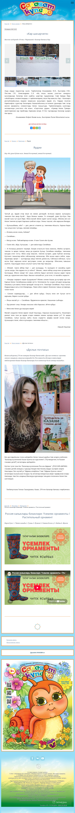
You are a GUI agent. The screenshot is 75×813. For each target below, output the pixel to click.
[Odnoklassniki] (32, 760)
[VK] (37, 760)
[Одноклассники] (34, 128)
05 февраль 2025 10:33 (10, 29)
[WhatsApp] (37, 128)
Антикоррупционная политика (28, 800)
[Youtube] (42, 760)
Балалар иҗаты (12, 640)
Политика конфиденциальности (46, 800)
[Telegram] (39, 128)
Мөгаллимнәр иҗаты (13, 642)
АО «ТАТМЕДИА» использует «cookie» (21, 797)
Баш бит (7, 24)
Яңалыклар (23, 506)
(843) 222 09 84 (62, 805)
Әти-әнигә (15, 506)
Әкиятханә (21, 141)
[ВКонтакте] (31, 128)
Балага (14, 141)
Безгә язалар (16, 24)
